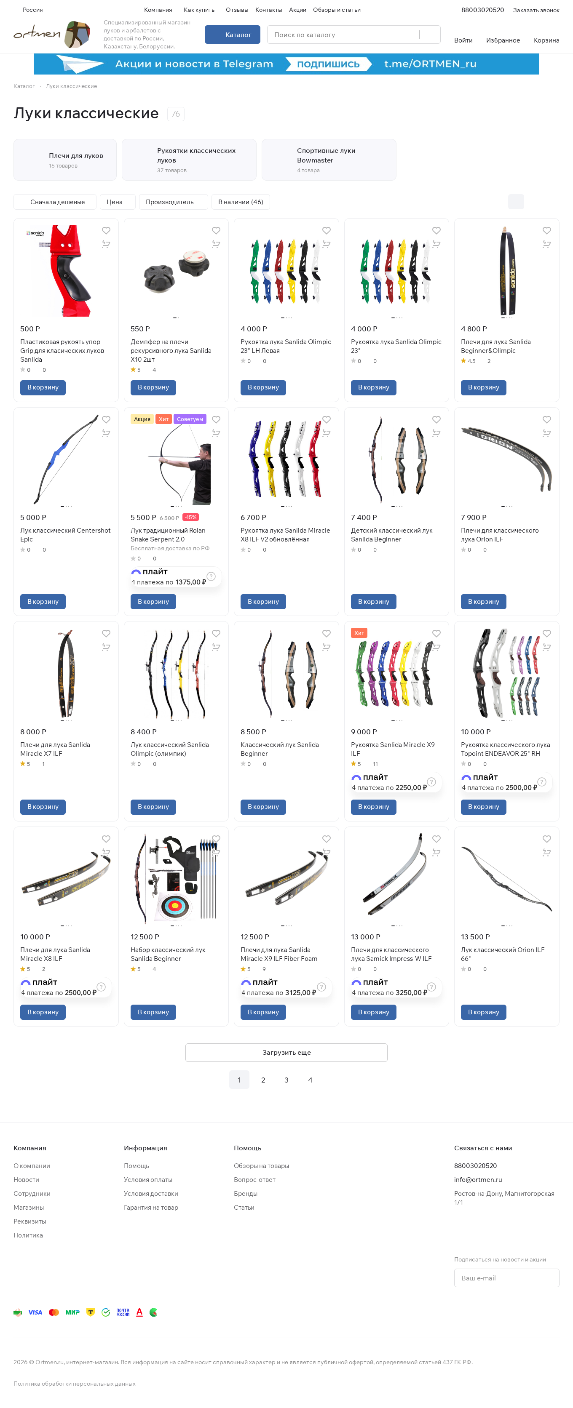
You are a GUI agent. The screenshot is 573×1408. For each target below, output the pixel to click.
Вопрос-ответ (255, 1180)
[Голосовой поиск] (410, 34)
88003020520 (482, 10)
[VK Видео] (538, 1312)
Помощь (136, 1166)
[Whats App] (487, 1312)
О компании (31, 1166)
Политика (28, 1235)
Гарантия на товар (151, 1207)
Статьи (244, 1207)
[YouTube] (470, 1312)
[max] (554, 1312)
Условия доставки (151, 1193)
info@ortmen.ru (478, 1180)
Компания (29, 1148)
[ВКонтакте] (436, 1312)
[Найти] (429, 34)
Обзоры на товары (261, 1166)
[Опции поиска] (391, 34)
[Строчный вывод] (534, 201)
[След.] (334, 1079)
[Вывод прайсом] (552, 201)
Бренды (245, 1193)
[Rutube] (521, 1312)
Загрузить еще (286, 1052)
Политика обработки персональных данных (74, 1383)
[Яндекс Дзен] (504, 1312)
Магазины (28, 1207)
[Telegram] (453, 1312)
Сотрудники (32, 1193)
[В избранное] (106, 231)
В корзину (43, 387)
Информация (145, 1148)
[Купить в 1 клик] (106, 244)
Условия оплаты (148, 1180)
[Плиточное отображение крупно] (498, 201)
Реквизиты (29, 1221)
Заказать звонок (536, 9)
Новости (26, 1180)
